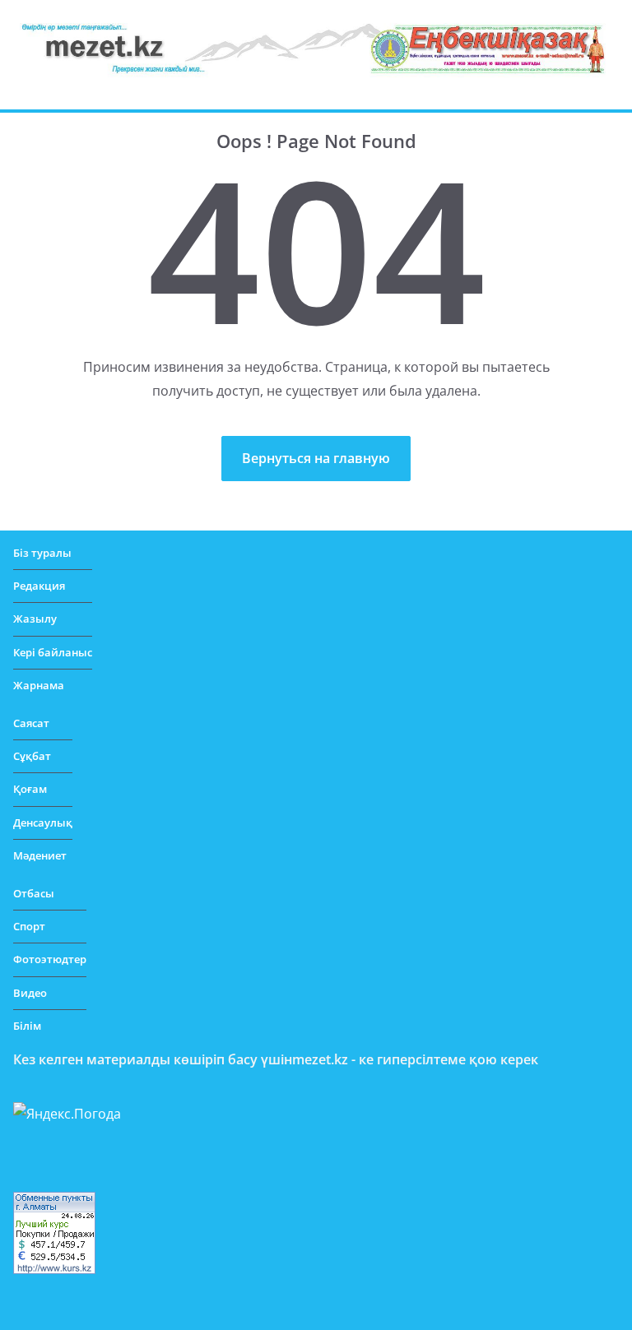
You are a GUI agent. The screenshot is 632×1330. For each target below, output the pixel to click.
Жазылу (35, 618)
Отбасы (33, 893)
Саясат (31, 723)
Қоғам (30, 788)
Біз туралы (42, 552)
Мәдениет (40, 855)
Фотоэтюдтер (49, 959)
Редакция (39, 585)
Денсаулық (42, 822)
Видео (30, 992)
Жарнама (38, 685)
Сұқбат (32, 755)
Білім (27, 1025)
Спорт (29, 926)
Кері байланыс (52, 652)
